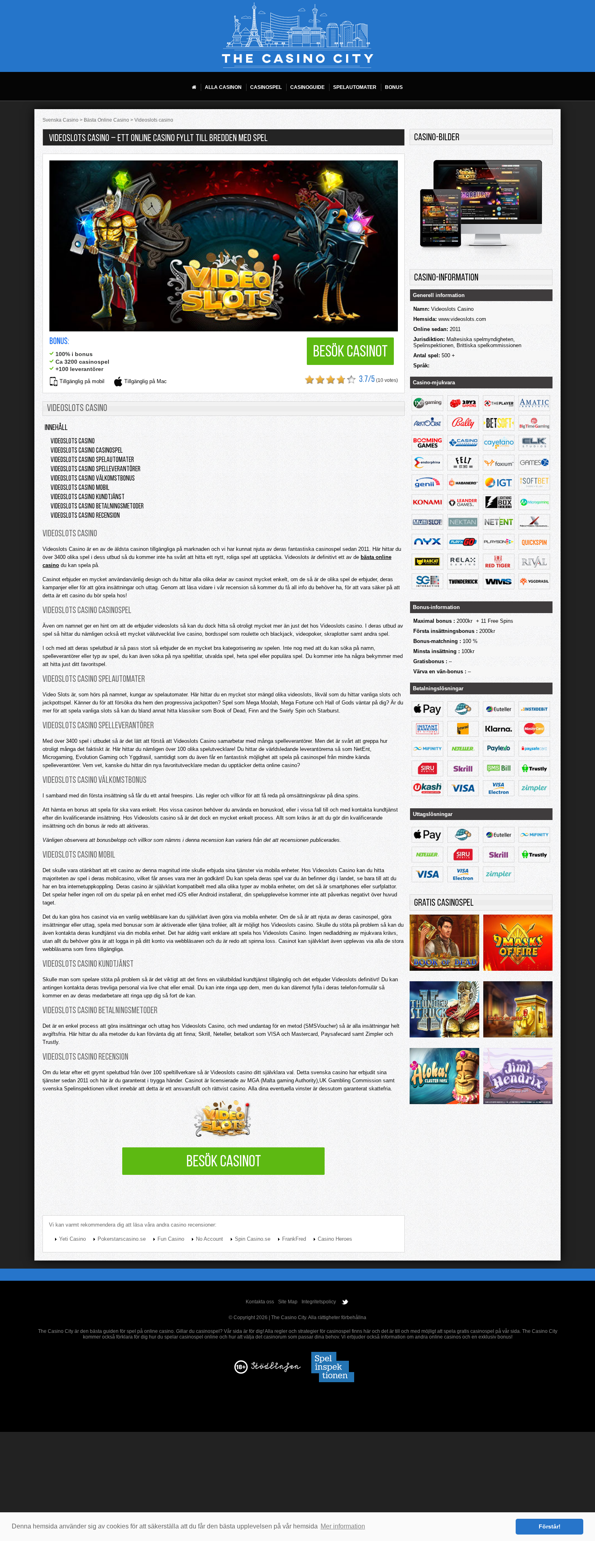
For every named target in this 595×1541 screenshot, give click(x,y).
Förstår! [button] (550, 1526)
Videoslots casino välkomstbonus (93, 479)
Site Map (288, 1302)
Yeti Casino (72, 1239)
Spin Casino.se (252, 1239)
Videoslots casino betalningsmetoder (97, 506)
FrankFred (294, 1239)
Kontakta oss (260, 1302)
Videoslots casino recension (85, 516)
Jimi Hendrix (517, 1078)
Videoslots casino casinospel (87, 451)
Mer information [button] (343, 1526)
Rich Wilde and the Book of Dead (444, 945)
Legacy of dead (517, 1011)
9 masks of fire (517, 945)
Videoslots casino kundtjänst (88, 497)
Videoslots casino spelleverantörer (95, 469)
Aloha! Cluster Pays (444, 1078)
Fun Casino (170, 1239)
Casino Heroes (335, 1239)
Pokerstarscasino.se (122, 1239)
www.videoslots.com (462, 319)
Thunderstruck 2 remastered (444, 1011)
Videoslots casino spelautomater (92, 460)
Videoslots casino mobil (80, 488)
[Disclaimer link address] (276, 1370)
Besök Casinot (350, 352)
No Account (209, 1239)
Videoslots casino (73, 441)
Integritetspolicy (319, 1302)
